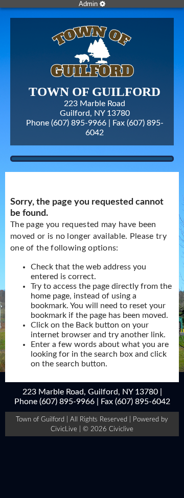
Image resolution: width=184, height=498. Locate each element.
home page (50, 296)
